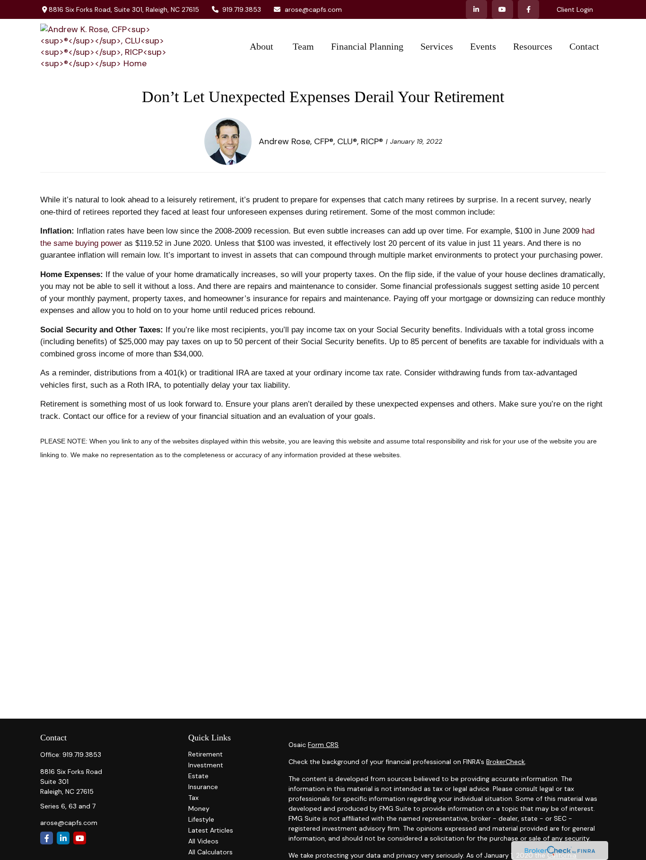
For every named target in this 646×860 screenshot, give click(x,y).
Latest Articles (210, 830)
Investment (205, 765)
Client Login (575, 9)
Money (199, 808)
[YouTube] (502, 9)
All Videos (203, 841)
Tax (193, 797)
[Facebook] (528, 9)
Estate (198, 776)
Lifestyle (201, 819)
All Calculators (210, 852)
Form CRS (323, 744)
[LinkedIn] (476, 9)
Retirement (205, 754)
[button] (262, 46)
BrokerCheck (505, 761)
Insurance (203, 786)
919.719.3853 (241, 9)
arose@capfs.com (313, 9)
